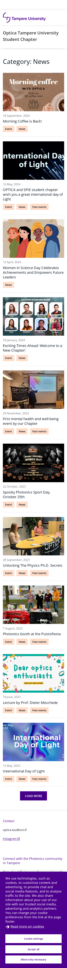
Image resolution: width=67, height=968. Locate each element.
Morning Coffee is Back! (22, 121)
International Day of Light (24, 771)
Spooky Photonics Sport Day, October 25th (26, 494)
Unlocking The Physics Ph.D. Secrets (32, 565)
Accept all (33, 949)
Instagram (10, 839)
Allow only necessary (33, 959)
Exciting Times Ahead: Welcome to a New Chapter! (32, 348)
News (22, 129)
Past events (39, 207)
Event (8, 129)
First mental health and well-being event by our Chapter (31, 421)
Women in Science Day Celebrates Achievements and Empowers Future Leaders (33, 272)
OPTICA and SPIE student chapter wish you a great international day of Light (33, 194)
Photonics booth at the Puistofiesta (32, 633)
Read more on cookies (27, 926)
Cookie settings (33, 938)
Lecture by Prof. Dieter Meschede (30, 702)
